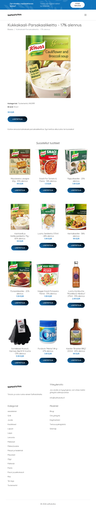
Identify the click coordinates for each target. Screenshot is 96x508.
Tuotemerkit (23, 103)
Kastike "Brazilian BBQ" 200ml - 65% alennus (76, 349)
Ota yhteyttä (55, 416)
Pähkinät (11, 463)
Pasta (10, 468)
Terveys (11, 481)
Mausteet (11, 455)
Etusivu (10, 29)
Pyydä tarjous (77, 5)
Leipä (10, 433)
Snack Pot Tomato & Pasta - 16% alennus (48, 179)
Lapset (10, 429)
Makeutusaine (13, 446)
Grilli (9, 416)
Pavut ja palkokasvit (16, 472)
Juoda (10, 420)
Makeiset (11, 442)
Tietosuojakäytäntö (58, 424)
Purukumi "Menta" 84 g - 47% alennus (48, 349)
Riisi (9, 477)
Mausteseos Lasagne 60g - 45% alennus (20, 179)
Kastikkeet (12, 424)
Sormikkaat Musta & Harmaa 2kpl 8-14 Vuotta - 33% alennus (20, 351)
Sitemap (53, 429)
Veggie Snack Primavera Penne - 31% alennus (48, 292)
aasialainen (12, 411)
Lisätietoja (17, 119)
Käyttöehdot (55, 420)
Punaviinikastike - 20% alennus (20, 292)
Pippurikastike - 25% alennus (76, 179)
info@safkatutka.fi (57, 398)
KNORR (32, 103)
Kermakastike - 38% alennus (76, 234)
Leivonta (11, 437)
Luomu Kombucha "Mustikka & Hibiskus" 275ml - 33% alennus (76, 293)
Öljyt (9, 459)
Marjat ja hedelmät (15, 450)
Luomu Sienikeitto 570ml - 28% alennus (48, 234)
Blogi (52, 411)
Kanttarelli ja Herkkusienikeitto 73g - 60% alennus (20, 236)
